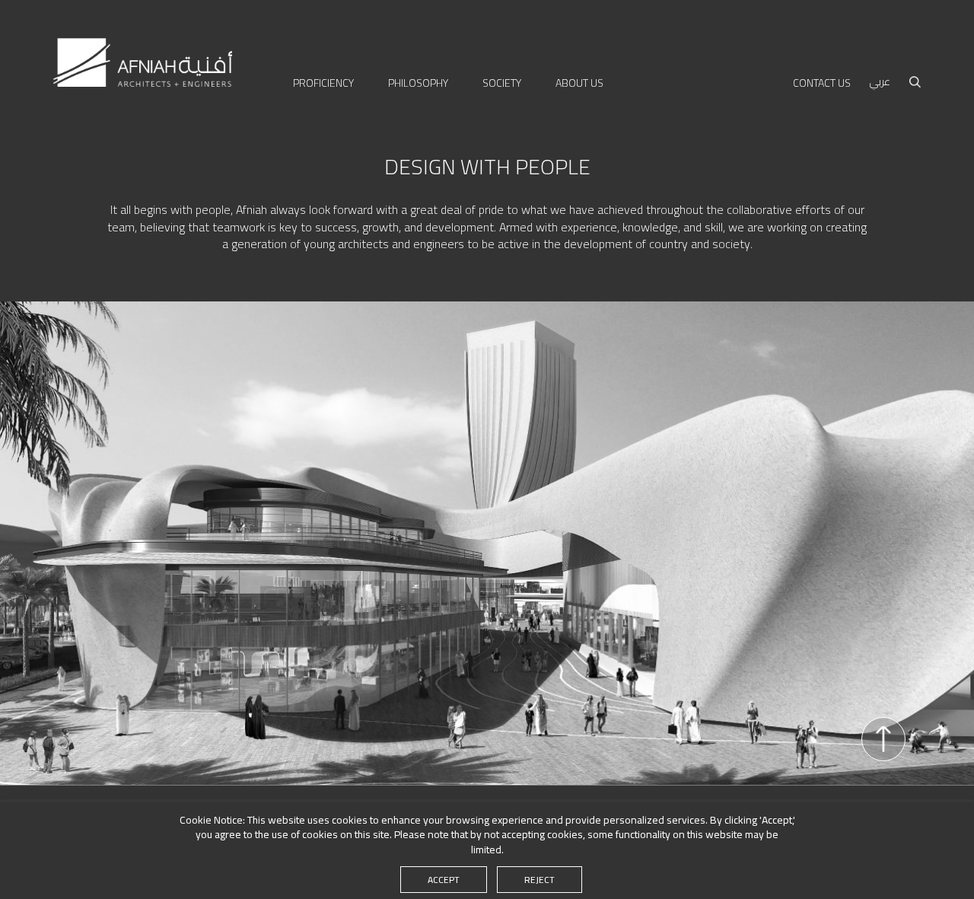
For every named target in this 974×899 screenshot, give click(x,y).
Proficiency (323, 83)
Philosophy (418, 83)
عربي (880, 82)
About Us (579, 83)
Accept (444, 879)
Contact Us (822, 83)
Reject (539, 879)
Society (501, 83)
